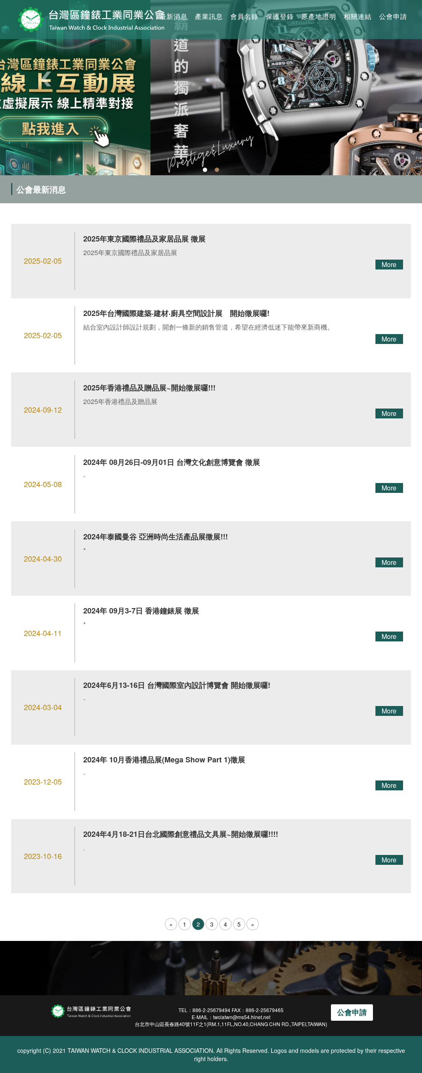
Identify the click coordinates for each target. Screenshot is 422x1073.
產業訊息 (209, 16)
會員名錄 (244, 16)
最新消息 (173, 16)
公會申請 (393, 16)
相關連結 (358, 16)
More (389, 264)
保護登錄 (280, 16)
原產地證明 (318, 16)
